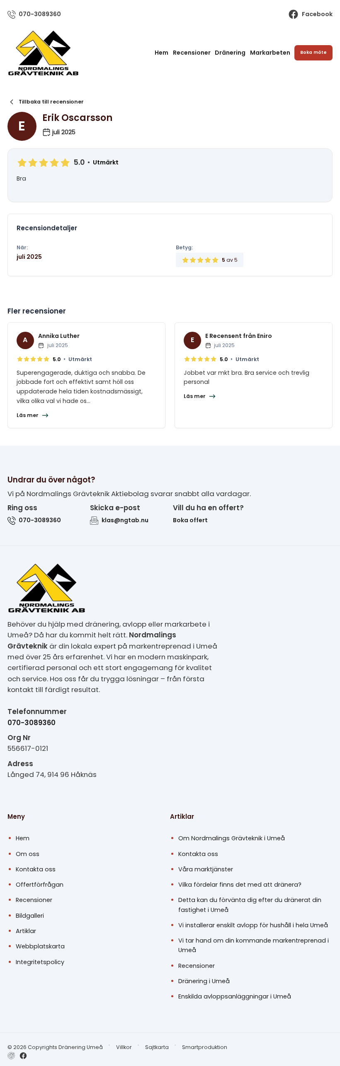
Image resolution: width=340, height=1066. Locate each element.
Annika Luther (59, 336)
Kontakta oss (36, 869)
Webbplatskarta (40, 946)
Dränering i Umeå (204, 981)
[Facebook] (23, 1056)
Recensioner (192, 52)
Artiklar (26, 931)
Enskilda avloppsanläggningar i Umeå (234, 996)
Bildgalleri (30, 916)
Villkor (124, 1047)
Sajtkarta (157, 1047)
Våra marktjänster (205, 869)
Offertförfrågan (39, 884)
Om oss (27, 854)
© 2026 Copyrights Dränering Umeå (55, 1047)
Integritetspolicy (40, 962)
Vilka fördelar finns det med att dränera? (239, 884)
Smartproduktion (204, 1047)
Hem (161, 52)
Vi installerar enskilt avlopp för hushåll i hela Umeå (253, 925)
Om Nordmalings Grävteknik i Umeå (231, 838)
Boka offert (190, 520)
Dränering (230, 52)
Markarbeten (270, 52)
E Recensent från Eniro (238, 336)
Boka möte (313, 52)
